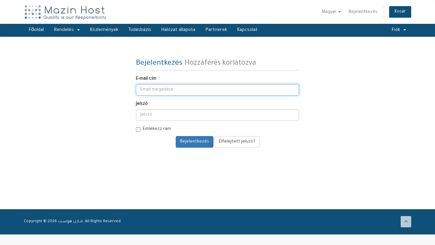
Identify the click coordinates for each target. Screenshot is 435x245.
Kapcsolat (247, 30)
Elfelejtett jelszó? (237, 142)
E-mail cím (146, 79)
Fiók (397, 30)
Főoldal (36, 30)
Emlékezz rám (157, 129)
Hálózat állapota (178, 30)
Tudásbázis (139, 30)
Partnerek (216, 30)
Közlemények (104, 30)
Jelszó (142, 104)
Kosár (400, 12)
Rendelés (65, 30)
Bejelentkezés (363, 12)
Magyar (329, 12)
